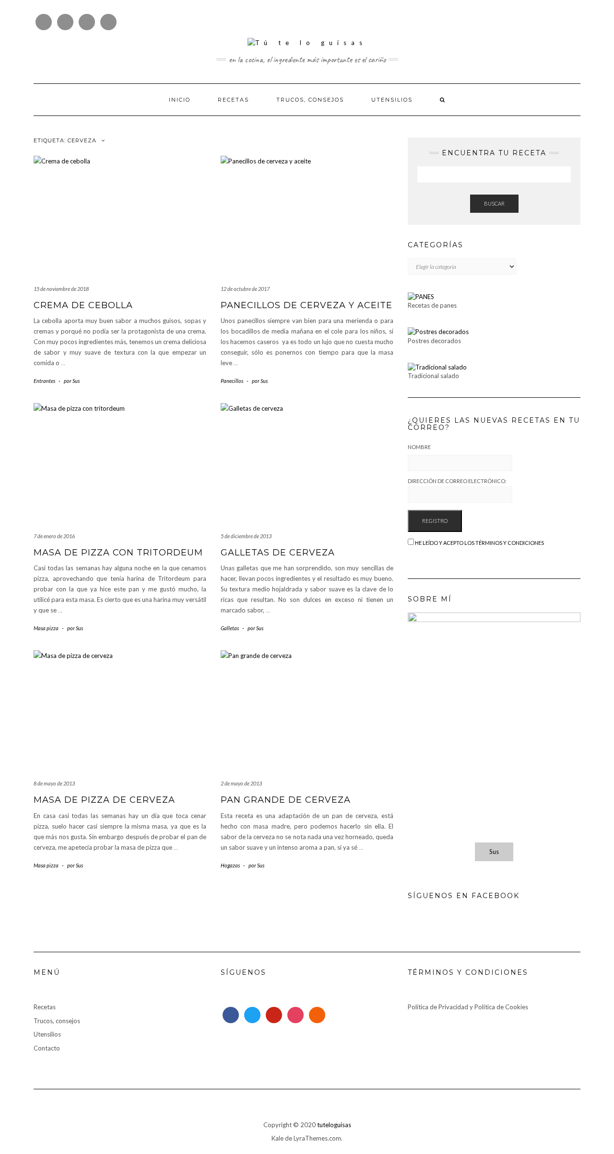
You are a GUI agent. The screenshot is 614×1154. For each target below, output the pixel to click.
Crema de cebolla (83, 305)
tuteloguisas (334, 1125)
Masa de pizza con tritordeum (118, 552)
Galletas (230, 628)
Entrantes (44, 381)
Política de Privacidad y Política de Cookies (468, 1007)
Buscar (494, 203)
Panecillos (232, 381)
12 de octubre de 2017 (245, 289)
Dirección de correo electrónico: (457, 481)
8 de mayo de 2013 (54, 783)
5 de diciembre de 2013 (246, 536)
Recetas (233, 99)
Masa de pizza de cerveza (104, 800)
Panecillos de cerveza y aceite (306, 305)
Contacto (47, 1048)
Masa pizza (46, 628)
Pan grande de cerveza (286, 800)
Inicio (179, 99)
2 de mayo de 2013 (241, 783)
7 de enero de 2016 (54, 536)
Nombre (419, 447)
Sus (494, 851)
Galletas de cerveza (278, 552)
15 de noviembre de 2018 (61, 289)
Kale (277, 1138)
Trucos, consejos (310, 99)
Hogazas (230, 865)
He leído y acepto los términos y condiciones (479, 543)
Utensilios (392, 99)
